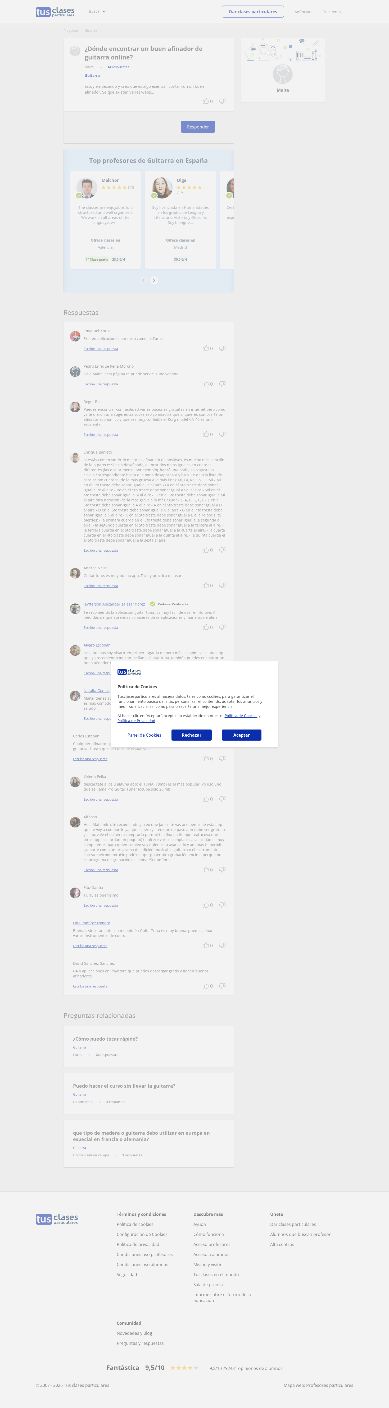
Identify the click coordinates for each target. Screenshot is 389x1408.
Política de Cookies (241, 715)
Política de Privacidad (136, 720)
